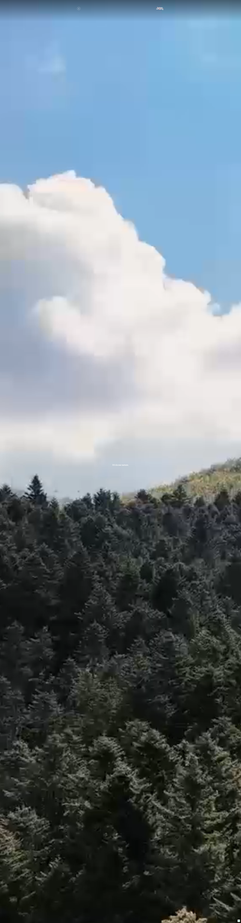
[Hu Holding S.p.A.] (160, 8)
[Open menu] (78, 8)
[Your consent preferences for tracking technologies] (239, 921)
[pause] (233, 918)
